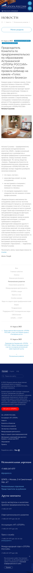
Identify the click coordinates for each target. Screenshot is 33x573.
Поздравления (16, 308)
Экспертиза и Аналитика (9, 429)
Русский (4, 371)
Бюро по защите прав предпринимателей (16, 301)
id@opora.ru (6, 473)
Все (16, 268)
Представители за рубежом (13, 489)
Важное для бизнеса (16, 278)
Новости (8, 22)
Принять (8, 567)
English (12, 371)
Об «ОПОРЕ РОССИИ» (8, 415)
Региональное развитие (21, 22)
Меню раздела (17, 30)
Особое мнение (16, 298)
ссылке (3, 252)
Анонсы (16, 275)
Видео (16, 305)
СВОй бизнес (16, 315)
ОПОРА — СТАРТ (16, 318)
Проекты (4, 444)
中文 (17, 371)
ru (30, 8)
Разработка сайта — (9, 450)
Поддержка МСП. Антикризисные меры (16, 311)
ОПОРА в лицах (16, 291)
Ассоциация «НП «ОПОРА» (9, 417)
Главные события (16, 271)
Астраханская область (10, 43)
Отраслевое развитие (16, 285)
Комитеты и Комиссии (8, 423)
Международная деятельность (16, 288)
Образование (5, 441)
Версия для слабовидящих (11, 11)
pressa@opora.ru (6, 540)
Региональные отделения (12, 486)
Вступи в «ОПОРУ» (10, 409)
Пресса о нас (16, 295)
